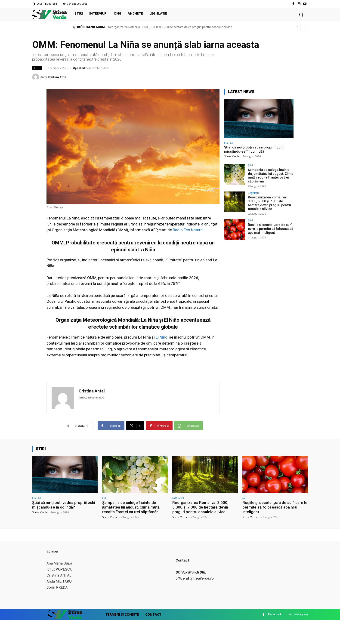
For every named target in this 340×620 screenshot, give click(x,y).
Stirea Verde (232, 156)
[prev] (297, 27)
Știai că (228, 142)
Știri (37, 67)
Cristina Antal (57, 77)
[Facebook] (293, 4)
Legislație (254, 192)
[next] (305, 27)
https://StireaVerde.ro (91, 397)
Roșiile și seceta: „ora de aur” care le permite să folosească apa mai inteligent (270, 228)
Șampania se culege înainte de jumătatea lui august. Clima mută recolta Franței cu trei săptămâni (271, 175)
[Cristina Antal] (36, 77)
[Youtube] (305, 4)
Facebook (275, 614)
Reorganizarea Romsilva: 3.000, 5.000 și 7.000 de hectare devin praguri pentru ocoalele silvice (170, 27)
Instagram (301, 614)
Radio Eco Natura (188, 230)
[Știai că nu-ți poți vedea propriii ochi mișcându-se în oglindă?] (259, 118)
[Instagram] (299, 4)
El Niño (161, 337)
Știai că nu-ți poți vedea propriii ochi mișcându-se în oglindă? (254, 149)
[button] (301, 14)
